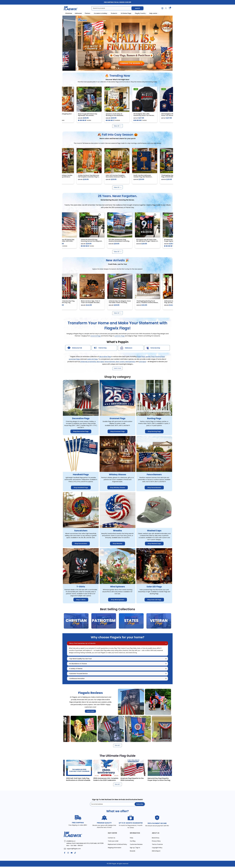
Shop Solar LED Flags (154, 600)
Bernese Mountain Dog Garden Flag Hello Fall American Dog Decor (103, 176)
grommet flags (74, 359)
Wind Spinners (117, 586)
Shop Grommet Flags (117, 431)
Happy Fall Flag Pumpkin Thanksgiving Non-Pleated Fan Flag (75, 115)
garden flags (150, 357)
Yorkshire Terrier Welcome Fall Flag (131, 114)
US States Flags (126, 13)
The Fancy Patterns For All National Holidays (162, 779)
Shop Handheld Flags (81, 487)
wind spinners (130, 362)
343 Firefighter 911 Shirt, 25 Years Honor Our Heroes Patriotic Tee (65, 240)
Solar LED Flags (154, 586)
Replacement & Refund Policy (117, 844)
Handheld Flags (81, 474)
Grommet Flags (117, 418)
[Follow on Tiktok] (75, 853)
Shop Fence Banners (154, 487)
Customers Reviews (136, 844)
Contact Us (111, 838)
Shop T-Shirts (80, 600)
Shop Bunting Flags (154, 431)
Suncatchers (80, 530)
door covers (120, 362)
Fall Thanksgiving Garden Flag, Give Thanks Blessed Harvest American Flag (159, 176)
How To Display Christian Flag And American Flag (107, 779)
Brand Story (155, 838)
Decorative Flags (81, 418)
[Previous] (67, 768)
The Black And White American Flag (133, 779)
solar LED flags (92, 359)
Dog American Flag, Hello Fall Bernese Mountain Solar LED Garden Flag (130, 176)
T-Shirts (81, 586)
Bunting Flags (154, 418)
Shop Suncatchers (81, 543)
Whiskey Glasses (117, 474)
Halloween (78, 13)
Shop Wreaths (117, 543)
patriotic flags (120, 336)
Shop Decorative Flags (80, 431)
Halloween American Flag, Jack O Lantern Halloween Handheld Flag (92, 302)
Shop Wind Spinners (117, 600)
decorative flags (105, 357)
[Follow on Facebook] (64, 853)
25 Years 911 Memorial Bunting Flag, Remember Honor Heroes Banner (148, 241)
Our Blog (132, 841)
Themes (87, 13)
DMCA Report (156, 851)
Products (114, 13)
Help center (153, 13)
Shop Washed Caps (154, 543)
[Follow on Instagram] (68, 853)
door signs (100, 362)
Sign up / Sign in (135, 848)
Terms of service (157, 844)
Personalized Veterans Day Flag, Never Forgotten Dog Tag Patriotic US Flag (120, 302)
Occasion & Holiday (100, 13)
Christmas (68, 13)
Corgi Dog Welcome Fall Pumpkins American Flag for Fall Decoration (65, 302)
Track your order (113, 841)
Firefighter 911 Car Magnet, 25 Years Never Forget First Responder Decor (103, 115)
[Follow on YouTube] (71, 853)
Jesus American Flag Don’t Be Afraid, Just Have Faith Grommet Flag (159, 115)
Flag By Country (140, 13)
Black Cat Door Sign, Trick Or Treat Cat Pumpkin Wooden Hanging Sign (147, 302)
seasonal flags (96, 336)
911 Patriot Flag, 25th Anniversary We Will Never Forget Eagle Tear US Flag (121, 241)
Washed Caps (154, 530)
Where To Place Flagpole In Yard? (80, 778)
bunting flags (160, 357)
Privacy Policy (156, 841)
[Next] (168, 768)
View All (116, 126)
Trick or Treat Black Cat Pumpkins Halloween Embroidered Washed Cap (74, 176)
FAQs (131, 838)
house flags (141, 357)
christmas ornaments (88, 362)
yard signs (142, 362)
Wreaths (117, 530)
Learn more (90, 711)
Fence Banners (154, 474)
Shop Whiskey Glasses (117, 487)
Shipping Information (114, 848)
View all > (117, 745)
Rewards (132, 851)
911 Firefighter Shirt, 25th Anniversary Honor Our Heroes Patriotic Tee (92, 241)
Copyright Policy (157, 848)
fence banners (110, 362)
